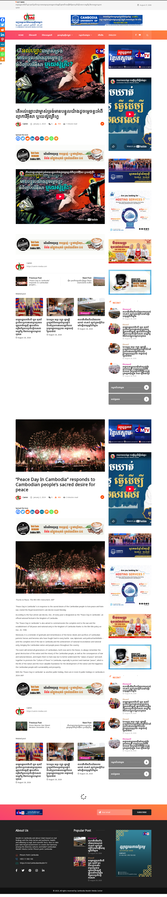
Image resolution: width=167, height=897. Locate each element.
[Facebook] (18, 133)
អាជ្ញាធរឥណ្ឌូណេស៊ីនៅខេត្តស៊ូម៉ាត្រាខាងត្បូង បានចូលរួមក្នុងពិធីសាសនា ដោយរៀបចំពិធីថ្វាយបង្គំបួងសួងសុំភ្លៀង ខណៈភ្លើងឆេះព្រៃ (136, 365)
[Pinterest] (37, 133)
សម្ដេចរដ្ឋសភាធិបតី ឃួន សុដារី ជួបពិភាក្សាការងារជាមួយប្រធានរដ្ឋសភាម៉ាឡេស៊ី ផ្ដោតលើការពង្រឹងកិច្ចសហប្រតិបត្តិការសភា (96, 864)
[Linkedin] (32, 133)
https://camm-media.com (37, 261)
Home (20, 30)
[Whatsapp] (51, 133)
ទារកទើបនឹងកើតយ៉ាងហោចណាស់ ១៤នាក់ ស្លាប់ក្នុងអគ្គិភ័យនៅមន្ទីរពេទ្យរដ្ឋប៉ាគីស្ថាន (60, 317)
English (112, 30)
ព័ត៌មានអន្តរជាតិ (47, 30)
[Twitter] (23, 133)
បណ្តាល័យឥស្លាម (84, 30)
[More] (56, 133)
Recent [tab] (117, 297)
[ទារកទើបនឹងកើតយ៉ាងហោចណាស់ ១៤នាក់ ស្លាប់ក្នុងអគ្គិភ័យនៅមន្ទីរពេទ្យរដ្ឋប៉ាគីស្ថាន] (80, 836)
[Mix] (47, 133)
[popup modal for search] (147, 29)
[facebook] (135, 29)
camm (25, 118)
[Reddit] (27, 133)
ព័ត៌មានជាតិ (32, 30)
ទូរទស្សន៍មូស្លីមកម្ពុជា (64, 30)
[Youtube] (140, 29)
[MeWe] (42, 133)
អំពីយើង (100, 30)
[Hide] (1, 64)
